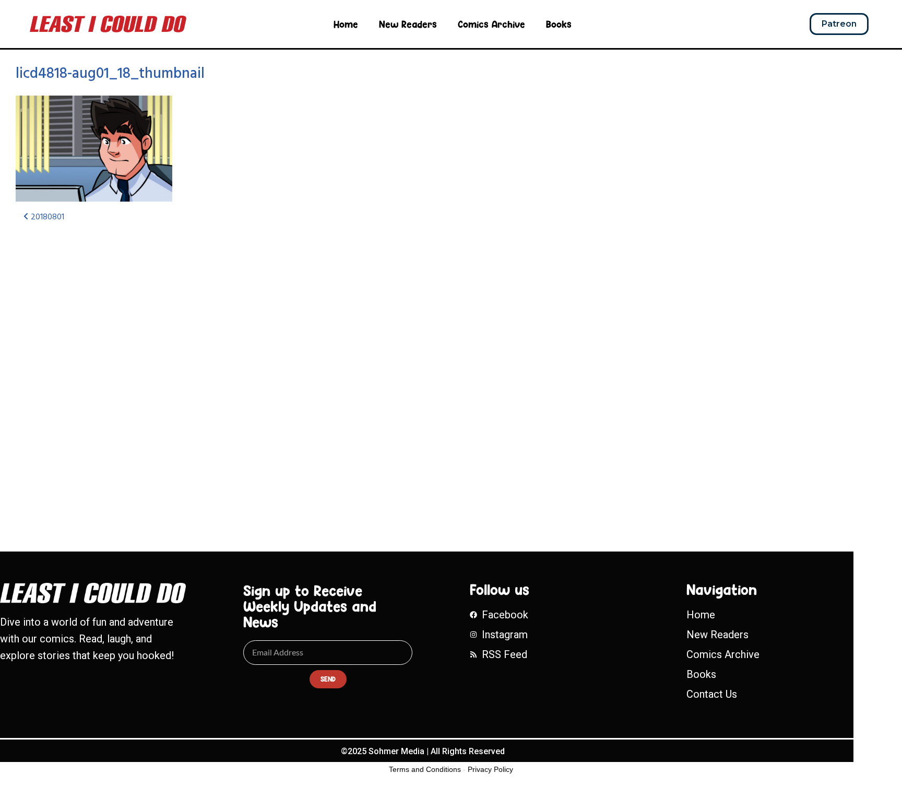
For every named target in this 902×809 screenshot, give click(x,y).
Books (559, 24)
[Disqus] (298, 369)
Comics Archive (491, 24)
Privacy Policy (490, 769)
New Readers (408, 24)
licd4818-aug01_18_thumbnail (110, 74)
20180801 (46, 217)
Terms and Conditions (425, 769)
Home (346, 24)
